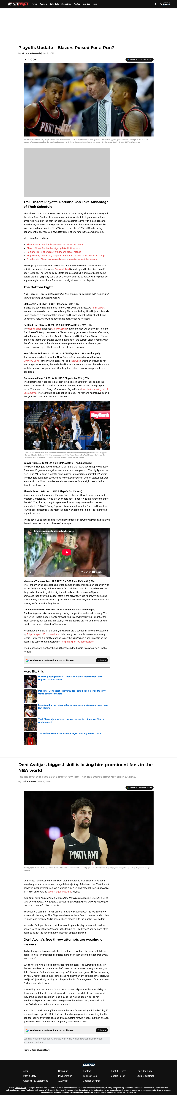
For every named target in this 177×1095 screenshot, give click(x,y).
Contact (87, 1071)
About (26, 1071)
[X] (161, 4)
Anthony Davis (31, 360)
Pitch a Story (29, 1075)
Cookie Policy (118, 1075)
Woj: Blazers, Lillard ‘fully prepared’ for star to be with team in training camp (66, 255)
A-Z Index (63, 1080)
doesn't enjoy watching (59, 891)
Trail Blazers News (41, 1050)
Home (26, 1050)
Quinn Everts (29, 781)
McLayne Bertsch (31, 53)
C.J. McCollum (59, 328)
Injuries (86, 4)
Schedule (54, 4)
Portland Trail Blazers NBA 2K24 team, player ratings (54, 252)
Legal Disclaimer (145, 1075)
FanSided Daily (144, 1071)
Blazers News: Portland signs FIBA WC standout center (55, 244)
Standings (66, 4)
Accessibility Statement (35, 1080)
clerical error (34, 328)
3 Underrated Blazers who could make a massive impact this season (62, 259)
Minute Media (20, 1088)
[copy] (39, 59)
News (34, 4)
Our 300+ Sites (118, 1071)
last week (76, 360)
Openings (63, 1071)
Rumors (43, 4)
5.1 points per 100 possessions (43, 634)
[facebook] (155, 4)
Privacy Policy (65, 1075)
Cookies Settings (91, 1080)
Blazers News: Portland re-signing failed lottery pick (53, 248)
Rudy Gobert (98, 307)
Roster (77, 4)
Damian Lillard (62, 269)
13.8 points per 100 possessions (77, 641)
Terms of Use (90, 1075)
